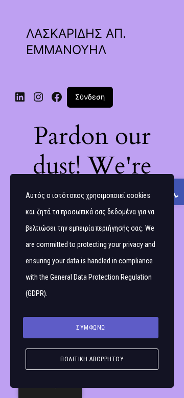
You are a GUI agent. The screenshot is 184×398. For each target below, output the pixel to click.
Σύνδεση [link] (90, 96)
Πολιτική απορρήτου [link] (92, 359)
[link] (20, 97)
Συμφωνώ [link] (90, 327)
